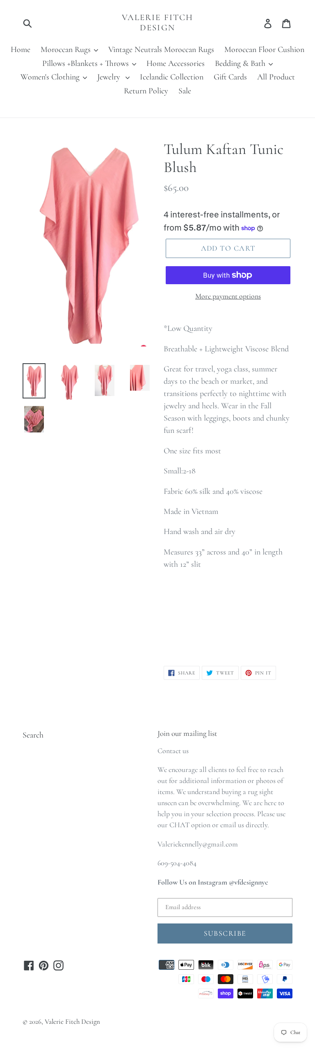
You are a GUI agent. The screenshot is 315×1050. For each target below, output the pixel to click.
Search (33, 735)
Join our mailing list (187, 733)
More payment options (228, 296)
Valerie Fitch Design (157, 22)
